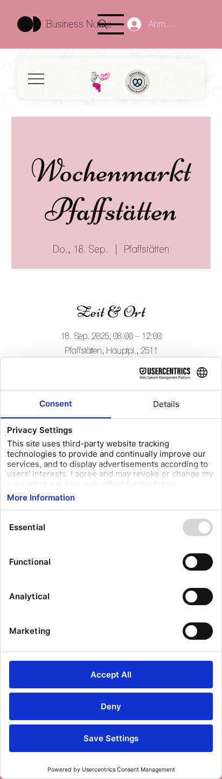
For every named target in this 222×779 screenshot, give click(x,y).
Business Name (79, 24)
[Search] (103, 24)
